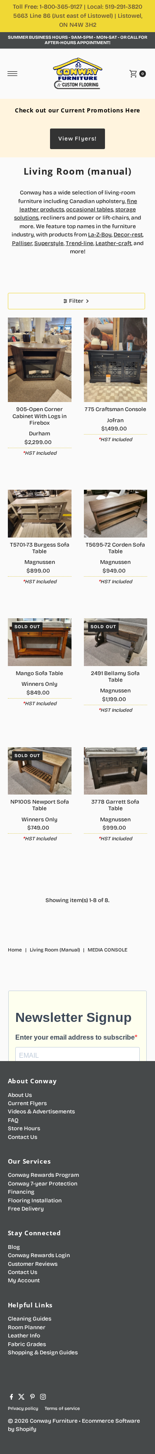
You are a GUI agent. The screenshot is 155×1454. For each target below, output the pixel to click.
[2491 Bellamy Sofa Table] (116, 642)
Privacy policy (23, 1408)
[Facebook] (11, 1398)
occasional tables (89, 209)
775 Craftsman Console (115, 409)
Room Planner (26, 1327)
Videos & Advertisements (41, 1111)
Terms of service (62, 1408)
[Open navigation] (12, 73)
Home (15, 950)
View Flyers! (77, 138)
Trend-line (79, 243)
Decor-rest (128, 234)
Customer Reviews (32, 1263)
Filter (76, 300)
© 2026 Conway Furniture (43, 1420)
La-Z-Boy (100, 234)
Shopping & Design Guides (43, 1352)
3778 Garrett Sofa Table (115, 805)
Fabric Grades (27, 1344)
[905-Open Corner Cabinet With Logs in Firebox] (40, 360)
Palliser (22, 243)
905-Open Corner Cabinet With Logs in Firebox (39, 416)
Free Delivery (26, 1208)
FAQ (13, 1120)
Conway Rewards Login (39, 1255)
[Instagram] (43, 1398)
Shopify (26, 1429)
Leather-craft (113, 243)
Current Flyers (27, 1103)
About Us (20, 1095)
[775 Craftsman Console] (116, 360)
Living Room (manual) (55, 950)
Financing (21, 1191)
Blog (14, 1247)
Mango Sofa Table (39, 673)
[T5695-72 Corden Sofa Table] (116, 513)
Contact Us (22, 1137)
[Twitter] (21, 1398)
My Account (24, 1280)
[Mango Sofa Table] (40, 642)
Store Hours (24, 1128)
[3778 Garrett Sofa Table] (116, 771)
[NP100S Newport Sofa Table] (40, 771)
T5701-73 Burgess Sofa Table (39, 548)
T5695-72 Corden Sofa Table (115, 548)
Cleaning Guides (29, 1318)
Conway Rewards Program (43, 1174)
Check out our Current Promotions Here (77, 110)
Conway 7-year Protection (42, 1183)
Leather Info (24, 1335)
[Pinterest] (32, 1398)
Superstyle (49, 243)
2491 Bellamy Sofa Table (115, 676)
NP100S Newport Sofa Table (39, 805)
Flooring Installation (35, 1200)
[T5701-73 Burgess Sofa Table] (40, 513)
